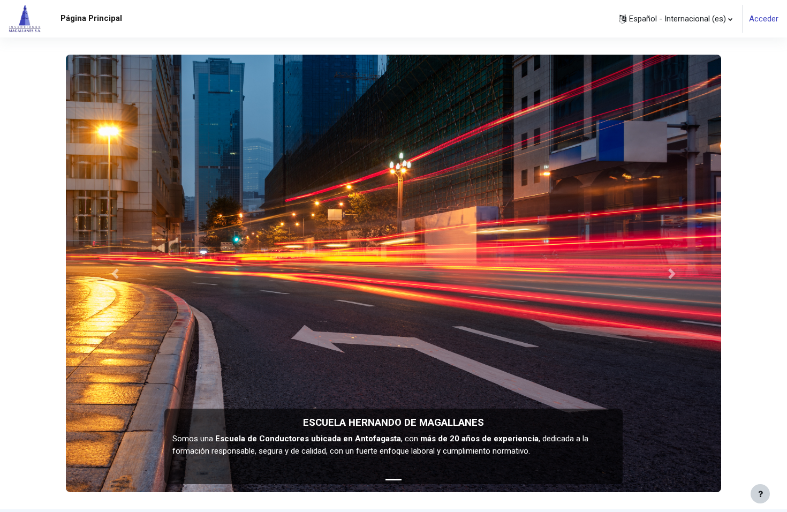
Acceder (763, 19)
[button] (675, 18)
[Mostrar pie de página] (760, 493)
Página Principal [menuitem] (91, 18)
